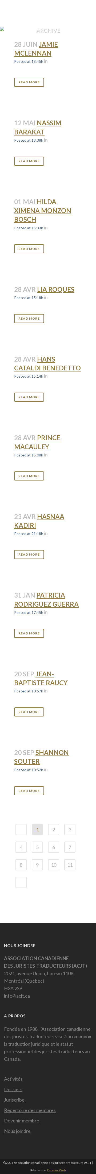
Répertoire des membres (30, 1110)
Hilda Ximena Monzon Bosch (42, 210)
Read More (29, 82)
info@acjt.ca (17, 996)
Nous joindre (17, 1131)
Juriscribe (14, 1100)
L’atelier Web (56, 1170)
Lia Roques (55, 289)
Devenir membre (21, 1120)
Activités (13, 1079)
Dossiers (13, 1089)
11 (70, 865)
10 (53, 865)
